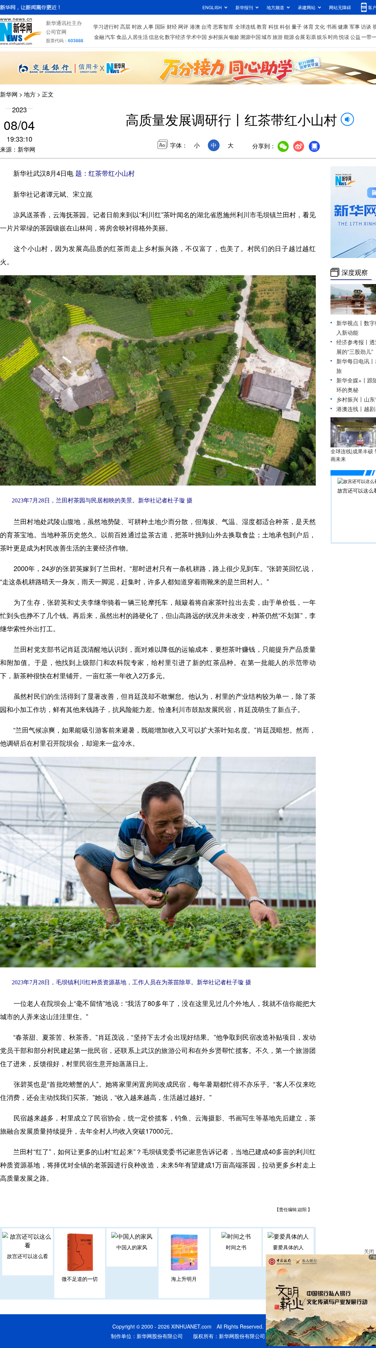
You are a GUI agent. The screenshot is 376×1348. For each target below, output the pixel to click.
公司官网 (56, 31)
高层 (125, 26)
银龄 (234, 36)
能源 (289, 36)
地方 (30, 94)
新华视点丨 (350, 323)
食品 (121, 36)
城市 (266, 36)
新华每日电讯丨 (355, 361)
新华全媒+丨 (351, 380)
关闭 (369, 1251)
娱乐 (322, 36)
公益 (355, 36)
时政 (137, 26)
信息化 (156, 36)
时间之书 (236, 1247)
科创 (285, 26)
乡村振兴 (218, 36)
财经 (172, 26)
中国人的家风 (131, 1247)
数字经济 (175, 36)
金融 (99, 36)
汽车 (110, 36)
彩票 (311, 36)
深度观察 (354, 272)
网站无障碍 (340, 7)
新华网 (9, 94)
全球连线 (245, 26)
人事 (148, 26)
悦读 (344, 36)
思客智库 (223, 26)
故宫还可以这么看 (27, 1256)
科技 (273, 26)
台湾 (206, 26)
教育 (262, 26)
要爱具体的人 (288, 1247)
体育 (308, 26)
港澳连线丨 (350, 409)
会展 (300, 36)
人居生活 (137, 36)
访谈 (366, 26)
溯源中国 (250, 36)
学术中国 (196, 36)
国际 (160, 26)
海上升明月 (184, 1278)
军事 (355, 26)
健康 (343, 26)
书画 (331, 26)
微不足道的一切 (80, 1278)
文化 (320, 26)
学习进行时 (106, 26)
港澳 (195, 26)
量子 (297, 26)
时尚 (333, 36)
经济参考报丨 (352, 342)
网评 (183, 26)
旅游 (277, 36)
